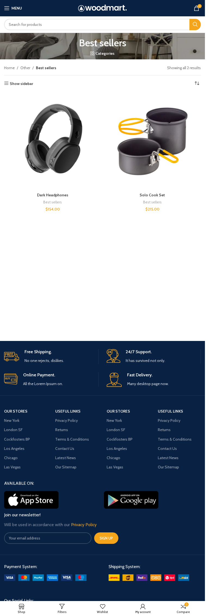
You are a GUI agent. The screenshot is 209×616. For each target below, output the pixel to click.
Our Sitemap (65, 467)
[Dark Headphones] (52, 141)
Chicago (11, 457)
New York (11, 420)
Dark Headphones (52, 195)
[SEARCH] (195, 24)
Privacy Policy (66, 420)
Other (25, 67)
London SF (13, 429)
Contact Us (64, 448)
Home (9, 67)
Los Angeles (14, 448)
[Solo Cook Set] (152, 141)
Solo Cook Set (152, 195)
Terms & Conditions (72, 439)
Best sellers (52, 202)
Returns (61, 429)
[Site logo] (102, 7)
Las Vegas (12, 467)
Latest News (65, 457)
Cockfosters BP (17, 439)
